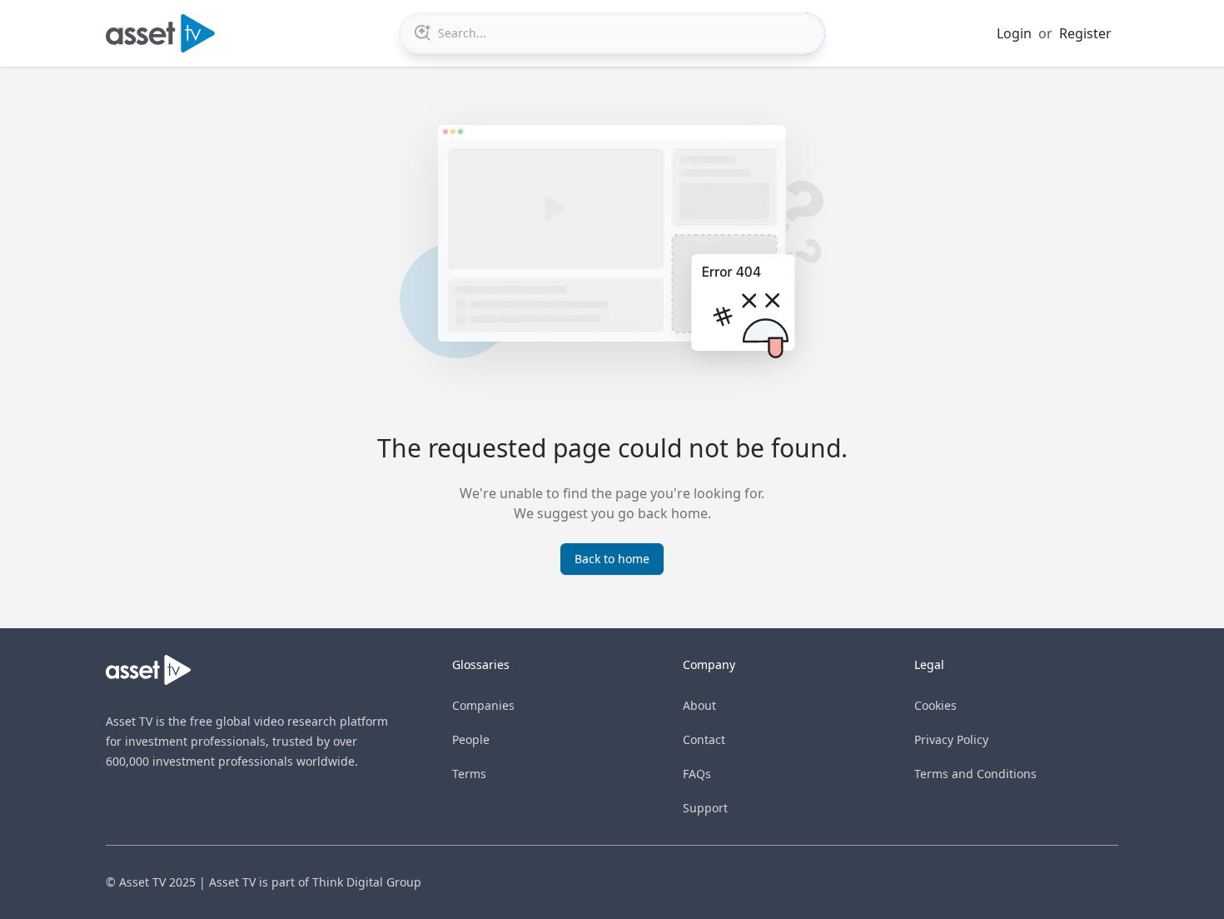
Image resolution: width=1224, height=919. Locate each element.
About (699, 705)
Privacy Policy (951, 739)
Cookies (935, 705)
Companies (483, 705)
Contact (704, 739)
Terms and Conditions (975, 774)
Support (705, 808)
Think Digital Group (366, 882)
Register (1085, 33)
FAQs (697, 774)
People (471, 739)
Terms (469, 774)
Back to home (612, 559)
